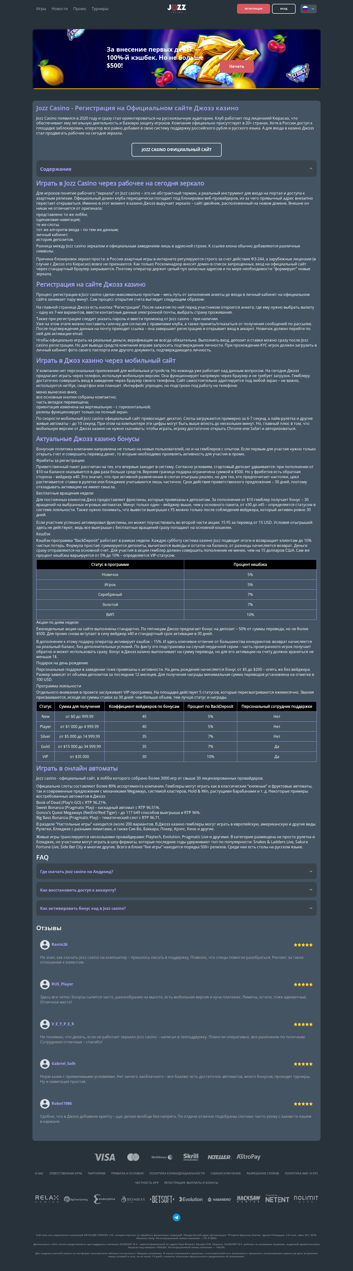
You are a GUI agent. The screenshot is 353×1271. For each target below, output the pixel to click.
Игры (41, 8)
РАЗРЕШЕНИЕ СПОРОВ (263, 1173)
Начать (236, 66)
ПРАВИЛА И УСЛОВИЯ (127, 1173)
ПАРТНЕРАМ (96, 1173)
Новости (60, 8)
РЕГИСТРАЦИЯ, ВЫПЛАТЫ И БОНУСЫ (191, 1183)
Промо (79, 8)
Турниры (100, 8)
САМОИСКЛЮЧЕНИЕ (226, 1173)
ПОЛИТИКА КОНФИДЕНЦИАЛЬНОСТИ (177, 1173)
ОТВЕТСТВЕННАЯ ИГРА (65, 1173)
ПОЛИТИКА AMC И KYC (301, 1173)
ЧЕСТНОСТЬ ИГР (146, 1183)
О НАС (39, 1173)
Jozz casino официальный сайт (177, 149)
